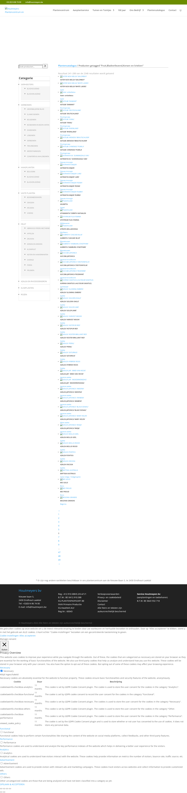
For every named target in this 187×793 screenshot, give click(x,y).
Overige (30, 260)
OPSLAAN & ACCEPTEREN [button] (12, 784)
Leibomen (31, 135)
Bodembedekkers (34, 197)
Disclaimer (103, 600)
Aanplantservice (81, 10)
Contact (172, 10)
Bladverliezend (33, 94)
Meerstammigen (34, 151)
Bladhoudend (33, 88)
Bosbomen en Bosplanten (38, 125)
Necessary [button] (5, 667)
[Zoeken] (45, 66)
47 (59, 552)
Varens (30, 213)
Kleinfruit (31, 249)
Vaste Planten (28, 193)
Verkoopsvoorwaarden (108, 594)
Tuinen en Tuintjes (102, 10)
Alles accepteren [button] (27, 635)
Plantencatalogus (156, 10)
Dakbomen (31, 130)
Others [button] (3, 773)
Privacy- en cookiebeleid (109, 597)
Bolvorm (31, 171)
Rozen (24, 294)
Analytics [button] (4, 749)
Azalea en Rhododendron (34, 281)
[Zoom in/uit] (1, 788)
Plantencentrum (61, 10)
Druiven (30, 239)
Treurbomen (32, 146)
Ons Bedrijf (135, 10)
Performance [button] (6, 739)
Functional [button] (5, 728)
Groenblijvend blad (35, 109)
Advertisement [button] (7, 760)
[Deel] (7, 788)
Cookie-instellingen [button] (9, 635)
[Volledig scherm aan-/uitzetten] (4, 788)
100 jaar (122, 10)
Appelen (30, 233)
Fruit (23, 224)
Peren (29, 265)
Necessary (9, 671)
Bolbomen (31, 119)
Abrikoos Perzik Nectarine (38, 228)
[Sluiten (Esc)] (10, 788)
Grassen (30, 202)
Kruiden (30, 208)
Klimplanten (27, 288)
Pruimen (30, 270)
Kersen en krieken (34, 244)
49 (59, 559)
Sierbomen (26, 105)
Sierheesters (27, 84)
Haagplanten (27, 167)
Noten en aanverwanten (37, 254)
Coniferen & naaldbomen (38, 156)
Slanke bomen (33, 114)
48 (59, 556)
